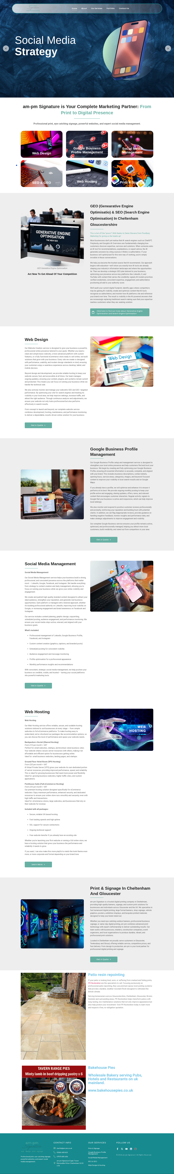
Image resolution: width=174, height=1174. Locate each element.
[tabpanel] (87, 159)
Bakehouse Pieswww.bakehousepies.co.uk (115, 1079)
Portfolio (111, 8)
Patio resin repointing (106, 974)
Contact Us (124, 8)
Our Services (96, 8)
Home (74, 8)
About (84, 8)
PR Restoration (94, 983)
